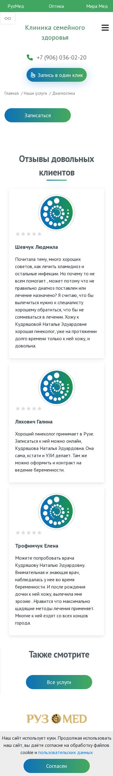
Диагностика (63, 93)
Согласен (56, 765)
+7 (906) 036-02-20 (61, 57)
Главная (12, 93)
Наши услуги (35, 93)
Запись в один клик (60, 75)
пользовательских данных (65, 752)
